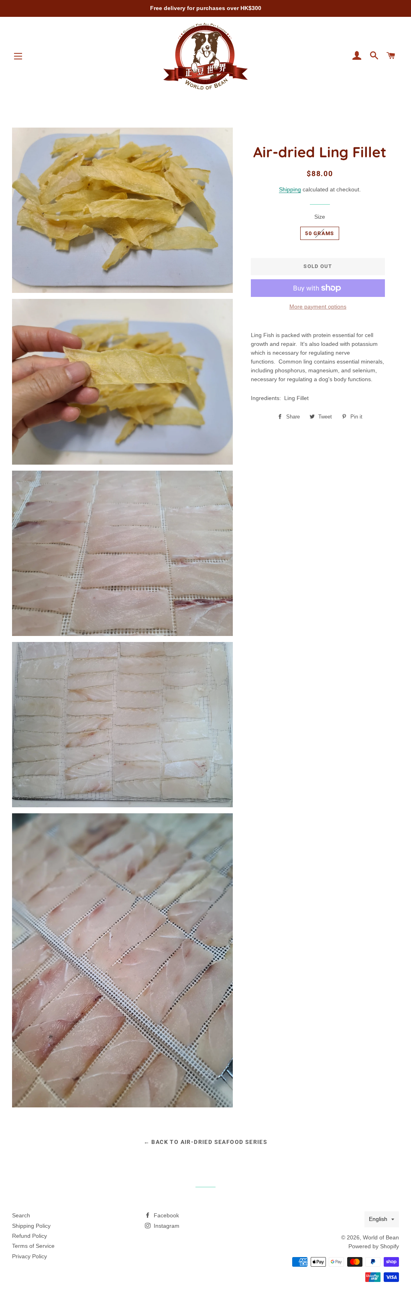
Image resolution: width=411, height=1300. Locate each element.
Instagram (165, 1226)
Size (319, 216)
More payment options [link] (317, 306)
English (378, 1219)
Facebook (165, 1215)
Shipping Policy (31, 1226)
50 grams (319, 233)
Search (21, 1215)
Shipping (290, 189)
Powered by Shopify (373, 1246)
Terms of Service (33, 1246)
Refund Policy (29, 1236)
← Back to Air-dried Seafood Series (206, 1142)
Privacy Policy (29, 1256)
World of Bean (381, 1237)
